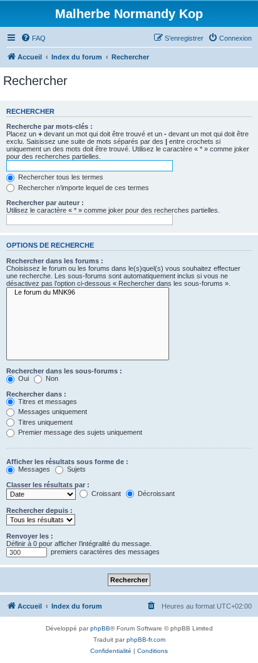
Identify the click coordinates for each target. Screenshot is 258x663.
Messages (33, 469)
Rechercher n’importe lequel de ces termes (82, 187)
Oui (22, 378)
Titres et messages (46, 401)
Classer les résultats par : (48, 484)
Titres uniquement (44, 422)
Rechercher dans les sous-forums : (64, 371)
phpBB (100, 628)
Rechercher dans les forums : (54, 261)
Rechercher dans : (36, 394)
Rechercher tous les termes (59, 177)
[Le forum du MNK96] (88, 292)
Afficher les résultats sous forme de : (67, 461)
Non (51, 378)
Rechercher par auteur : (45, 202)
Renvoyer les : (29, 536)
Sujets (75, 469)
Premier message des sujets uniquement (79, 432)
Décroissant (155, 493)
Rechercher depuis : (39, 510)
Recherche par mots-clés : (49, 126)
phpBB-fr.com (145, 639)
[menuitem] (33, 38)
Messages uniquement (51, 411)
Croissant (105, 493)
